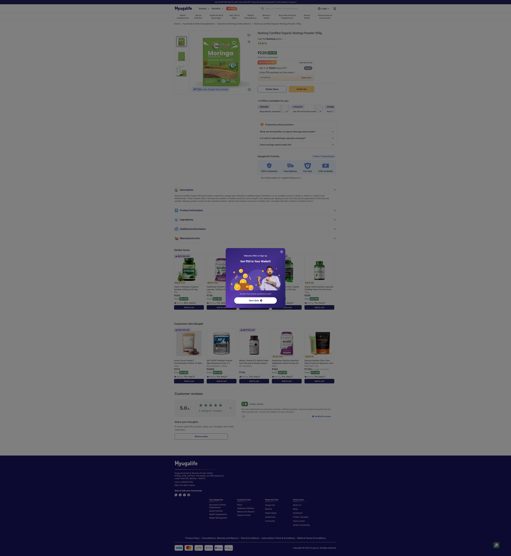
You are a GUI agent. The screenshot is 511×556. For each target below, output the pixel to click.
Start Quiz (254, 300)
